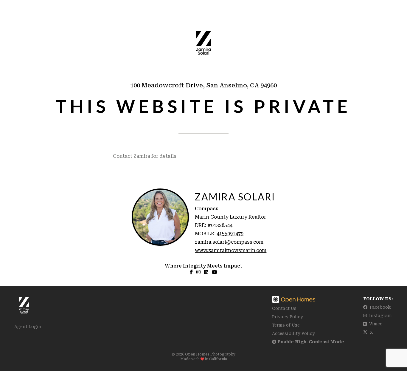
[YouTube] (214, 272)
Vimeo (375, 323)
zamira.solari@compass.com (229, 242)
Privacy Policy (287, 316)
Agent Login (27, 326)
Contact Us (284, 308)
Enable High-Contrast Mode (310, 341)
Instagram (380, 315)
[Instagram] (198, 272)
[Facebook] (191, 272)
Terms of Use (286, 325)
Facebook (380, 307)
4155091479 (230, 233)
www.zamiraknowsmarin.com (230, 250)
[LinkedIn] (206, 272)
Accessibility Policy (293, 333)
